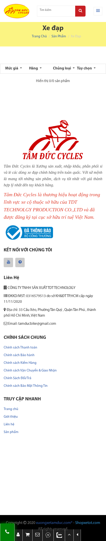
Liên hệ (9, 424)
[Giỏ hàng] (27, 535)
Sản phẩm (59, 36)
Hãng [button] (34, 68)
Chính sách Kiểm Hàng (20, 363)
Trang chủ (39, 36)
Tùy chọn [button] (85, 68)
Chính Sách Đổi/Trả (17, 378)
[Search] (80, 11)
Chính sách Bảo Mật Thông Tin (26, 386)
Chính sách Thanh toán (20, 347)
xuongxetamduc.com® (54, 523)
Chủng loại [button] (62, 68)
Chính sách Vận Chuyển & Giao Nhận (30, 370)
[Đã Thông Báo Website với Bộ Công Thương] (28, 233)
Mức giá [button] (12, 68)
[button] (37, 535)
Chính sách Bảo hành (19, 355)
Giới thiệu (11, 417)
